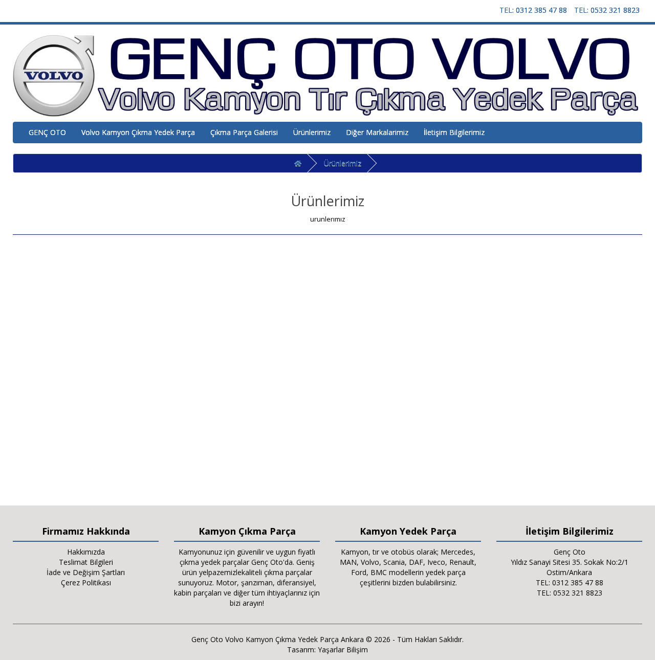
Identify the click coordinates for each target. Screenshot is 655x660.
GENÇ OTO (47, 132)
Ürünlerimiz (312, 132)
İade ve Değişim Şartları (86, 572)
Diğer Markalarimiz (377, 132)
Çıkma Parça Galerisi (244, 132)
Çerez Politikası (86, 582)
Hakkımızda (86, 552)
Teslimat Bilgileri (86, 562)
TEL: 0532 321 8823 (607, 10)
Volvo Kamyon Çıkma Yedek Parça (138, 132)
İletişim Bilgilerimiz (454, 132)
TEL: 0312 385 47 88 (533, 10)
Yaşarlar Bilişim (343, 649)
